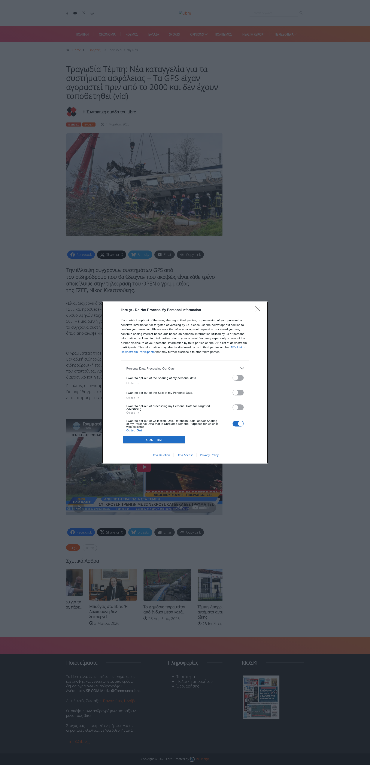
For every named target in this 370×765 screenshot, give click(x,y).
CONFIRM (154, 439)
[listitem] (185, 368)
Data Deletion (161, 455)
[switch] (238, 378)
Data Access (185, 455)
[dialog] (185, 382)
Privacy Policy (209, 455)
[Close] (259, 310)
